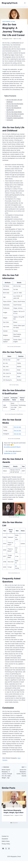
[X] (6, 848)
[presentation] (14, 799)
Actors (13, 21)
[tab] (12, 822)
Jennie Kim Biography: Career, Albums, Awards (21, 771)
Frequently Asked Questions (14, 118)
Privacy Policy (6, 844)
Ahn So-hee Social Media (14, 112)
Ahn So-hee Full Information (14, 104)
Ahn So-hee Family (12, 106)
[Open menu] (24, 3)
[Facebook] (3, 848)
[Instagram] (9, 848)
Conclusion (9, 120)
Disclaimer (5, 839)
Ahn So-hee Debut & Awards (15, 114)
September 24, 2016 (10, 453)
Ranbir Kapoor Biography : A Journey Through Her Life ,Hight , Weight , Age (7, 772)
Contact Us (5, 836)
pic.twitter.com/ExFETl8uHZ (12, 447)
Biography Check (8, 38)
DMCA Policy (5, 841)
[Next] (24, 806)
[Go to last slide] (4, 806)
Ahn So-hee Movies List (13, 116)
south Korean (6, 21)
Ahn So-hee (17, 427)
